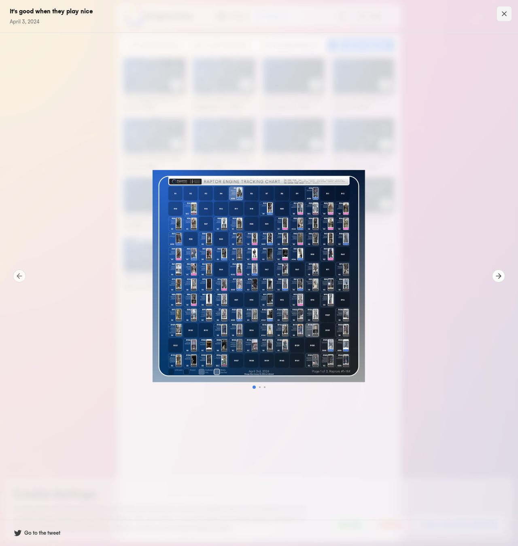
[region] (259, 276)
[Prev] (19, 276)
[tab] (254, 387)
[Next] (498, 276)
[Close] (504, 13)
